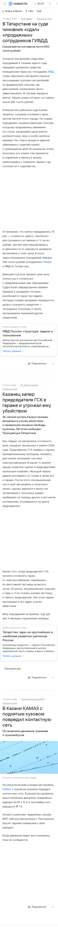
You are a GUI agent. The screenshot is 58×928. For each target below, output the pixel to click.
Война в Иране (13, 11)
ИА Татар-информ (29, 385)
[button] (29, 757)
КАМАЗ (6, 789)
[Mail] (10, 3)
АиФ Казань (26, 18)
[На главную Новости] (19, 3)
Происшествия (44, 18)
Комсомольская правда (33, 699)
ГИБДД (47, 261)
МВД (51, 71)
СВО (31, 11)
